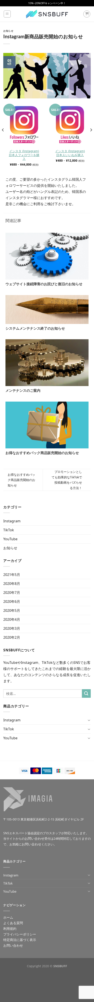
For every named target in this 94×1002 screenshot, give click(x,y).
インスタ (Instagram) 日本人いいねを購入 (70, 153)
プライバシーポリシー (19, 934)
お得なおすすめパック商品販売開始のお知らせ (42, 453)
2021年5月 (11, 574)
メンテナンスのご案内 (22, 390)
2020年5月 (11, 610)
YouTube (10, 539)
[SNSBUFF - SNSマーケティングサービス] (47, 14)
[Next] (91, 138)
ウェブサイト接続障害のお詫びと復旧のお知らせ (43, 284)
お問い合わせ (34, 838)
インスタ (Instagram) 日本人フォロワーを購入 (24, 155)
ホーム (8, 917)
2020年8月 (11, 583)
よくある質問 (13, 923)
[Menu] (7, 13)
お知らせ (8, 31)
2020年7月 (11, 592)
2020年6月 (11, 601)
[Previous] (3, 138)
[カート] (86, 13)
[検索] (86, 693)
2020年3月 (11, 628)
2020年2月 (11, 637)
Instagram (12, 521)
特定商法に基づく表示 (19, 939)
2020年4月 (11, 619)
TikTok (8, 530)
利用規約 (9, 928)
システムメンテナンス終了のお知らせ (35, 328)
